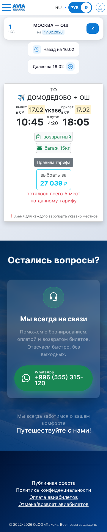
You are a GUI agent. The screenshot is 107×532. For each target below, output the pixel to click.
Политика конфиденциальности (53, 490)
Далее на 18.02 (48, 66)
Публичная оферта (53, 483)
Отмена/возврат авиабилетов (53, 504)
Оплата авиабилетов (53, 497)
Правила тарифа (53, 162)
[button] (6, 7)
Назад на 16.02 (58, 49)
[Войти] (100, 7)
